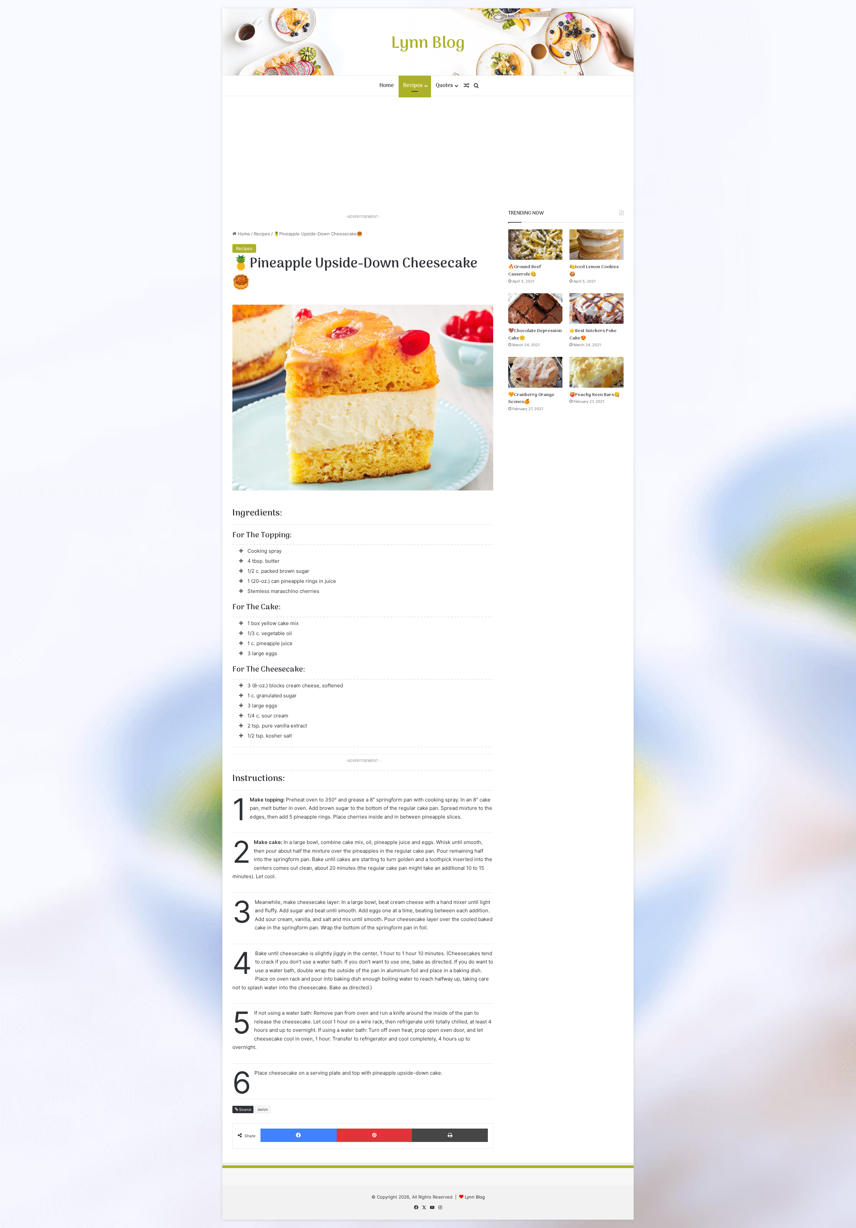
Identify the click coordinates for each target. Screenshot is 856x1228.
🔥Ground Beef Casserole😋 (524, 270)
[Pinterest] (374, 1135)
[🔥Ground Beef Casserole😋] (535, 244)
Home (387, 85)
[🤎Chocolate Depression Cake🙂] (535, 308)
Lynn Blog (475, 1197)
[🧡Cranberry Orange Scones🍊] (535, 372)
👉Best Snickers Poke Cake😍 (593, 334)
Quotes (444, 85)
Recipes (413, 85)
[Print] (450, 1135)
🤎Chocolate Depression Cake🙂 (535, 334)
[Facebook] (298, 1135)
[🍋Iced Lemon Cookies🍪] (596, 244)
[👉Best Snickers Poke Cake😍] (596, 308)
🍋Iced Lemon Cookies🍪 (594, 270)
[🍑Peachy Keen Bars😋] (596, 372)
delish (262, 1109)
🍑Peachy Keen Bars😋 (594, 395)
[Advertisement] (428, 153)
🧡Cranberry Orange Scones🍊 (531, 398)
